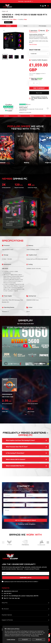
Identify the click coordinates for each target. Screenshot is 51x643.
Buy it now (39, 92)
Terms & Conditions (33, 581)
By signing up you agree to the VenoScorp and (20, 581)
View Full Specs (33, 44)
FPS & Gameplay (42, 25)
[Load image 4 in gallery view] (22, 56)
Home (3, 11)
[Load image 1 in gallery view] (5, 56)
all (7, 11)
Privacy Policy (35, 635)
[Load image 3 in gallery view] (16, 56)
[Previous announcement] (2, 1)
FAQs (44, 115)
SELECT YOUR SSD (34, 50)
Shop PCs (5, 602)
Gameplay (6, 115)
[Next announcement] (48, 1)
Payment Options (7, 615)
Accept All (24, 639)
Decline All (38, 639)
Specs (19, 115)
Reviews (25, 25)
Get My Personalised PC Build (25, 520)
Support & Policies (7, 620)
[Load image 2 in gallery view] (10, 56)
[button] (48, 6)
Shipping (38, 73)
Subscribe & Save (25, 577)
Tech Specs (8, 25)
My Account (5, 608)
